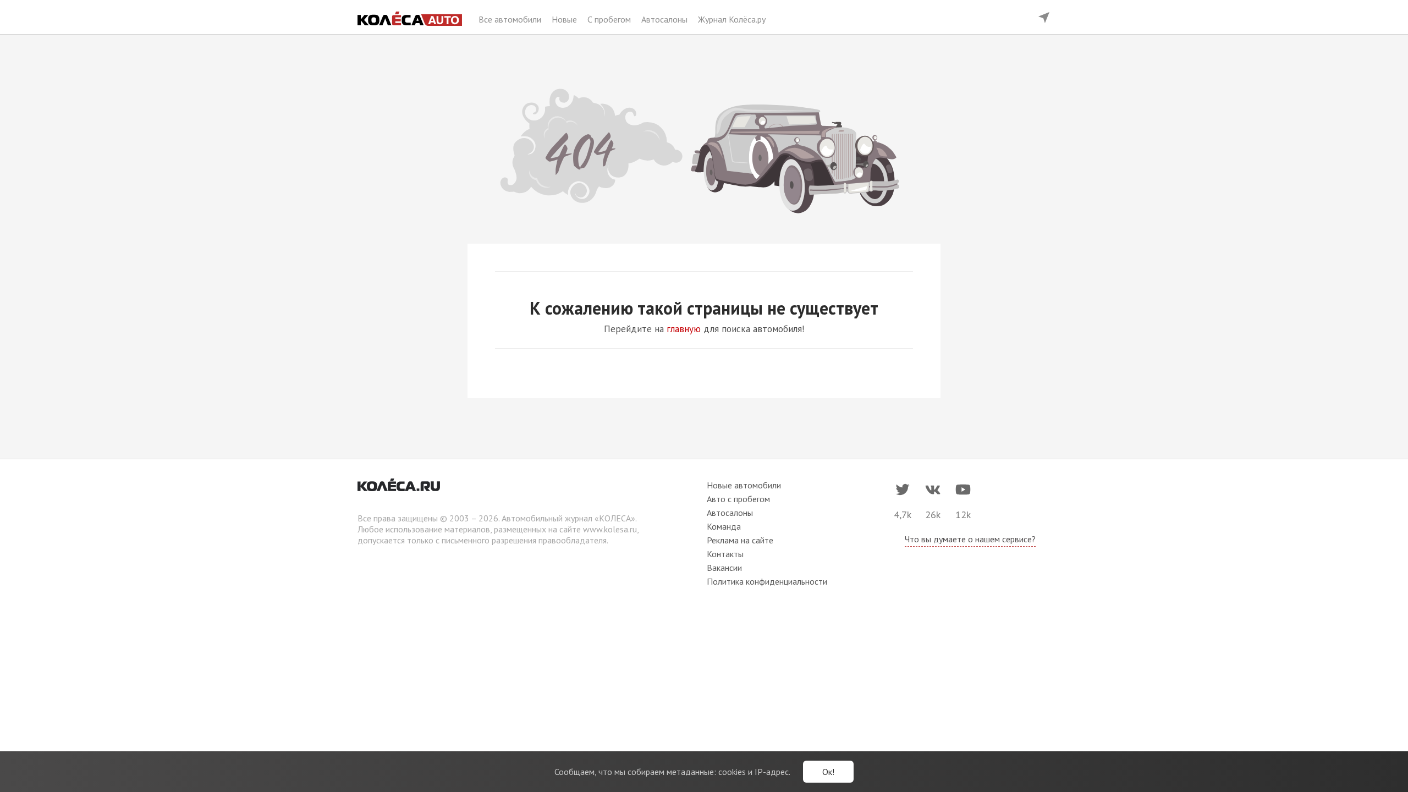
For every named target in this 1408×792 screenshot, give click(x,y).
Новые (565, 19)
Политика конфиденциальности (767, 581)
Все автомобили (511, 19)
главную (684, 329)
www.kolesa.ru (610, 529)
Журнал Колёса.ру (732, 19)
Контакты (725, 553)
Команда (724, 526)
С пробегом (610, 19)
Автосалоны (665, 19)
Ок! (828, 771)
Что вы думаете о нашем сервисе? (970, 539)
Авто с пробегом (738, 498)
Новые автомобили (744, 485)
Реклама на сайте (740, 540)
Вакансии (724, 567)
